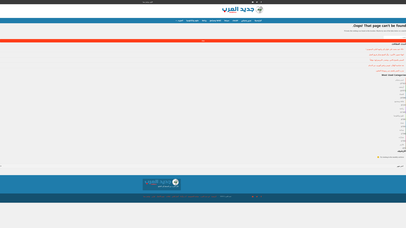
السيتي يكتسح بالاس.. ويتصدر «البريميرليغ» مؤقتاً (387, 60)
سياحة (401, 130)
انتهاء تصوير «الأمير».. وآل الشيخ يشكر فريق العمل (386, 55)
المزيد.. (180, 20)
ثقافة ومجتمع (215, 20)
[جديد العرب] (242, 10)
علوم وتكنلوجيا (192, 20)
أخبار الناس (175, 196)
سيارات (401, 137)
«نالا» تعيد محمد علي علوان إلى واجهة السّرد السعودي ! (385, 49)
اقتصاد (235, 20)
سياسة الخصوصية (193, 196)
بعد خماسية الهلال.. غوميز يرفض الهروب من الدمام (386, 65)
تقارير (402, 144)
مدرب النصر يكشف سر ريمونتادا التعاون (390, 71)
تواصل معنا (146, 2)
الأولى (151, 2)
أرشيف (401, 87)
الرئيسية (258, 20)
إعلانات (168, 196)
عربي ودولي (246, 20)
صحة (402, 123)
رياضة (204, 20)
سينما (226, 20)
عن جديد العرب (205, 196)
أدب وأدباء (183, 196)
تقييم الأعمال (161, 196)
